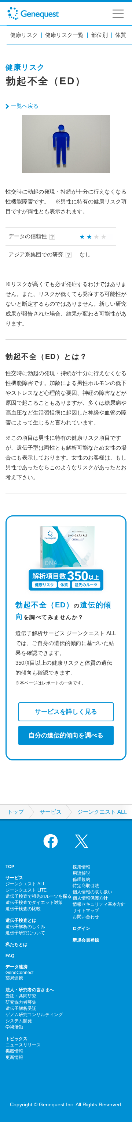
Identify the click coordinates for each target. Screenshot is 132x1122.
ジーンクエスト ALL (102, 812)
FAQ (10, 955)
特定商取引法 (86, 885)
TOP (10, 866)
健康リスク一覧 (64, 35)
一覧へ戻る (24, 106)
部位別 (99, 35)
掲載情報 (14, 1051)
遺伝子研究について (25, 932)
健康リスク (24, 35)
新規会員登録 (86, 940)
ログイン (81, 928)
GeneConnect (19, 972)
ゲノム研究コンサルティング (34, 1014)
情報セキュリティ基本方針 (99, 904)
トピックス (16, 1038)
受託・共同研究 (21, 996)
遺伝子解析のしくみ (25, 926)
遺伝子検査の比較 (23, 908)
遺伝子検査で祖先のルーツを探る (39, 896)
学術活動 (14, 1027)
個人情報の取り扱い (92, 891)
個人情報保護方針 (90, 898)
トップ (15, 812)
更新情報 (14, 1057)
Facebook (50, 841)
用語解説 (81, 873)
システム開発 (19, 1020)
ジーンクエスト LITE (26, 890)
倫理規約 (81, 879)
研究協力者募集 (21, 1002)
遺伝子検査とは (21, 920)
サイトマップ (86, 910)
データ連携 (16, 966)
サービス (51, 812)
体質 (120, 35)
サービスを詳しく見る (66, 711)
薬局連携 (14, 978)
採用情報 (81, 867)
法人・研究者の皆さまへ (30, 989)
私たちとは (16, 944)
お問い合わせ (86, 916)
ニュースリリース (23, 1044)
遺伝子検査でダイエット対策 (34, 902)
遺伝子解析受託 (21, 1008)
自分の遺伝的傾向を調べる (66, 735)
